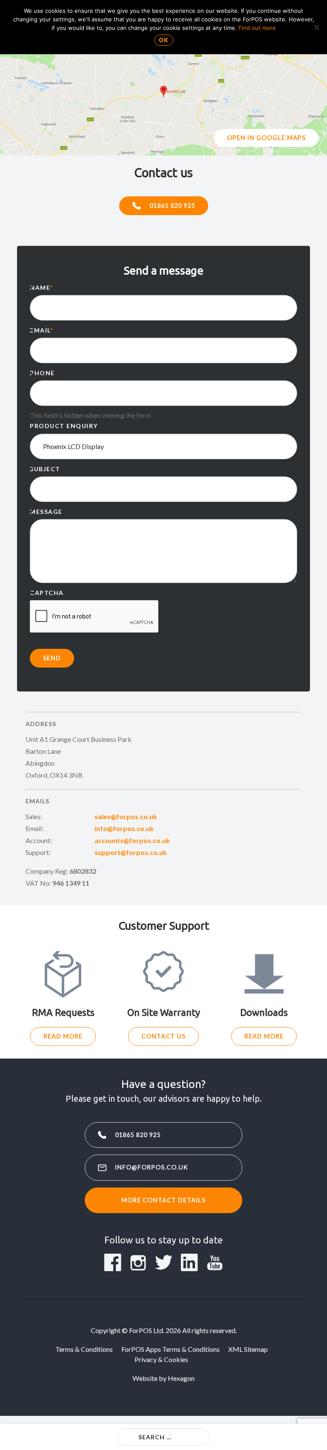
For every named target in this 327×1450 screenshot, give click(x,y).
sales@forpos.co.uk (126, 816)
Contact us (163, 1036)
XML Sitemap (248, 1349)
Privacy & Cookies (161, 1359)
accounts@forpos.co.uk (132, 840)
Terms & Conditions (84, 1349)
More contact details (163, 1200)
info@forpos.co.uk (124, 828)
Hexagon (181, 1378)
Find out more (257, 27)
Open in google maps (266, 137)
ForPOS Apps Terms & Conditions (170, 1349)
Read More (63, 1036)
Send (52, 658)
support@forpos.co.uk (131, 852)
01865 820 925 (172, 205)
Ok (164, 40)
